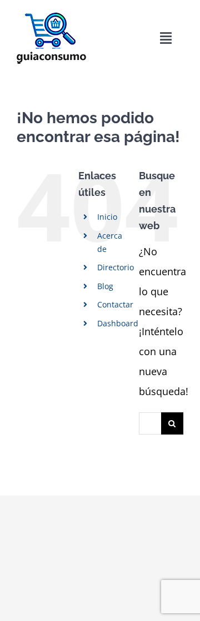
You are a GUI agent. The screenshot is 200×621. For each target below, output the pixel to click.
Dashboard (117, 323)
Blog (105, 286)
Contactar (115, 304)
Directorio (115, 267)
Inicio (107, 216)
